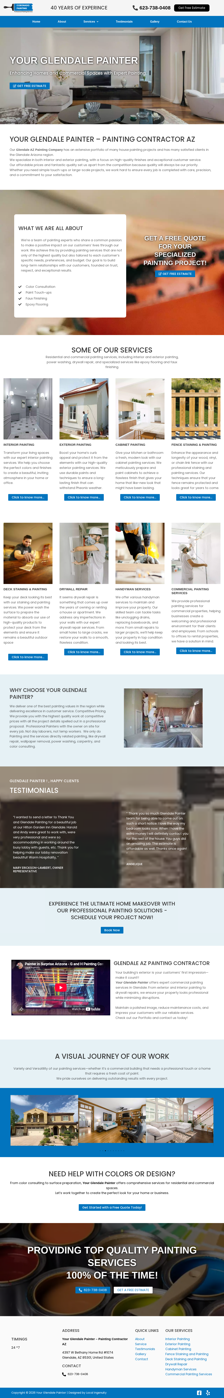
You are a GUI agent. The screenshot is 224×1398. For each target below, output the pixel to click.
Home (36, 21)
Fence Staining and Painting (186, 1354)
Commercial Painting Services (188, 1374)
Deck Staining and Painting (186, 1359)
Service (140, 1344)
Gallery (154, 21)
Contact (141, 1359)
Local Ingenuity (96, 1393)
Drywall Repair (176, 1364)
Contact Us (184, 21)
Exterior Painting (177, 1344)
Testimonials (124, 21)
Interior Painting (177, 1339)
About (62, 21)
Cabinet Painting (178, 1349)
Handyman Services (181, 1369)
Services (89, 21)
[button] (100, 1150)
